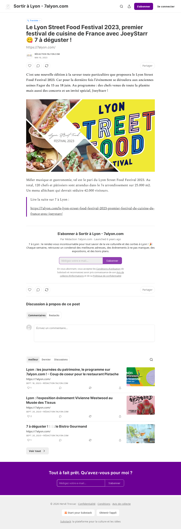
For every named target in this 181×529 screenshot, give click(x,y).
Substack (65, 521)
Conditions (104, 504)
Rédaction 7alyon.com (47, 54)
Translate (34, 20)
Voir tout (35, 451)
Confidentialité (86, 504)
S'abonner (143, 6)
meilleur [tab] (33, 359)
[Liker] (29, 65)
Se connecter (166, 6)
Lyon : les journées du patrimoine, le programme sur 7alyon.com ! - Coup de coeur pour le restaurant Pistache (72, 372)
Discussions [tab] (61, 359)
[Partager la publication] (129, 6)
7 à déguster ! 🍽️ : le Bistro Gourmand (56, 426)
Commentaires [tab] (36, 315)
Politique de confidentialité (107, 275)
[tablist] (43, 315)
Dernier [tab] (46, 359)
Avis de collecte (121, 504)
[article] (90, 378)
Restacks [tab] (54, 315)
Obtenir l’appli (107, 512)
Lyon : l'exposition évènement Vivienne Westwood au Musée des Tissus (69, 400)
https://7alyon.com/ (38, 379)
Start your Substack (80, 512)
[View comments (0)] (38, 65)
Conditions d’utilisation (108, 268)
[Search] (121, 6)
